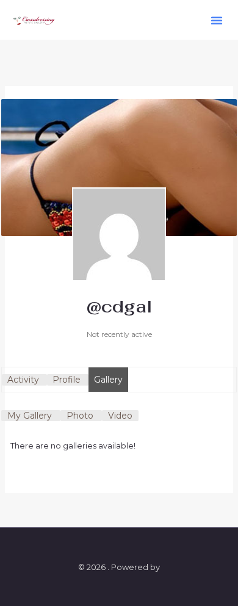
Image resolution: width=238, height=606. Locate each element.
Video (120, 415)
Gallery (108, 379)
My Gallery (29, 415)
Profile (66, 379)
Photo (80, 415)
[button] (216, 20)
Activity (23, 379)
